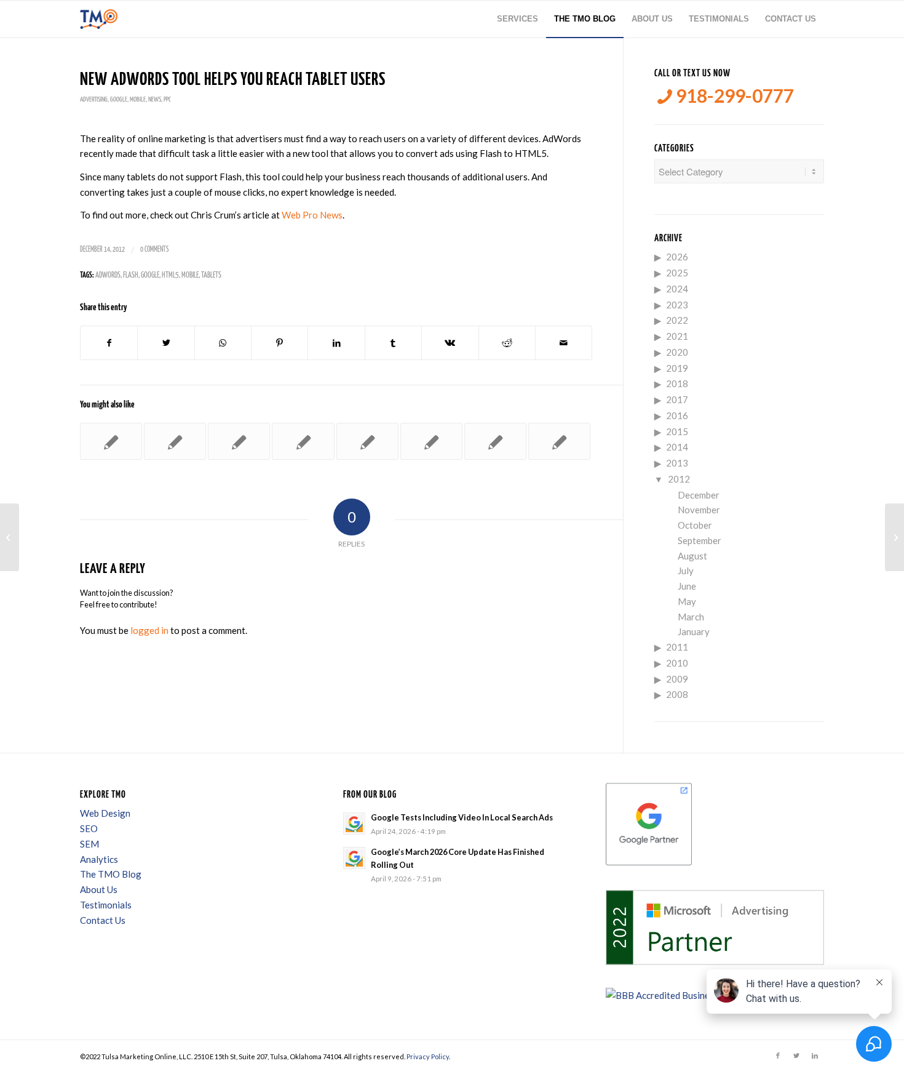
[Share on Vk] (450, 343)
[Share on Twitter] (166, 343)
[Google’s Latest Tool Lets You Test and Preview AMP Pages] (431, 441)
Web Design (105, 813)
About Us (98, 889)
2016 (677, 415)
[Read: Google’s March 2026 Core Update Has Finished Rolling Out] (354, 858)
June (687, 585)
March (691, 616)
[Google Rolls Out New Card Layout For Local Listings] (367, 441)
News (154, 99)
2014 (677, 446)
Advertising (94, 99)
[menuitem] (517, 19)
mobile (190, 275)
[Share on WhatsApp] (223, 343)
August (692, 555)
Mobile (138, 99)
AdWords (108, 275)
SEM (89, 843)
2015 (677, 431)
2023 (677, 304)
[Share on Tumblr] (393, 343)
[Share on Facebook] (109, 343)
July (686, 570)
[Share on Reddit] (507, 343)
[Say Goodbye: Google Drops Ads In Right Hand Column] (239, 441)
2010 (677, 662)
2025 (677, 272)
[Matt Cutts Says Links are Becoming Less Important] (495, 441)
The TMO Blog (110, 874)
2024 (677, 288)
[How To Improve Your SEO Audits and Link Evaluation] (175, 441)
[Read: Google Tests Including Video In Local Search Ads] (354, 823)
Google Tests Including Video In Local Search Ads (462, 817)
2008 (677, 694)
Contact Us (102, 920)
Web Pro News (312, 214)
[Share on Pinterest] (279, 343)
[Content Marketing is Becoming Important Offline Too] (9, 537)
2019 (677, 368)
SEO (89, 828)
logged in (149, 630)
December (699, 494)
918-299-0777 (733, 96)
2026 (677, 256)
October (695, 525)
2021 (677, 336)
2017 (677, 399)
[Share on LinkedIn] (336, 343)
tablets (211, 275)
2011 (677, 646)
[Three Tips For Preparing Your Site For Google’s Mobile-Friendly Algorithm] (111, 441)
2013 (677, 462)
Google (118, 99)
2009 (677, 678)
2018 (677, 383)
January (694, 631)
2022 (677, 320)
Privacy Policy (427, 1056)
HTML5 (170, 275)
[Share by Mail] (564, 343)
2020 (677, 352)
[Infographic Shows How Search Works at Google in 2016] (303, 441)
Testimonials (106, 904)
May (687, 601)
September (699, 540)
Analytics (99, 859)
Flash (130, 275)
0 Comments (154, 249)
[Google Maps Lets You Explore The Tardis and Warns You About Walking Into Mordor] (559, 441)
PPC (167, 99)
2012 (679, 478)
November (699, 509)
